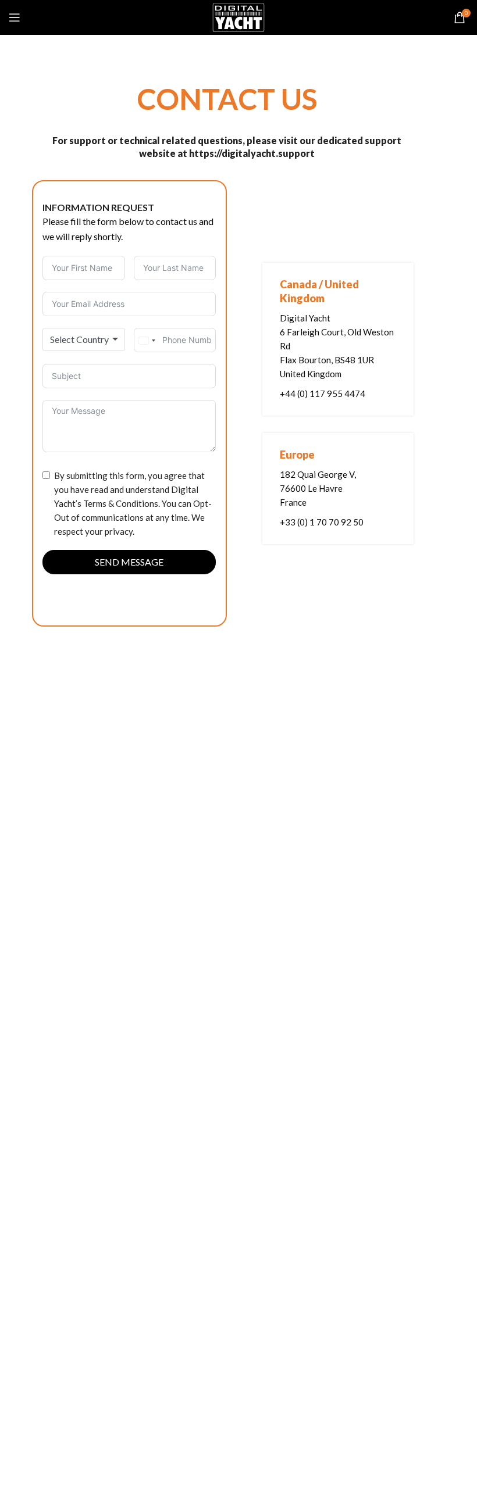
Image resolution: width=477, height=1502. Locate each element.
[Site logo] (238, 16)
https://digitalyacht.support (252, 153)
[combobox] (83, 339)
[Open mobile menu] (14, 17)
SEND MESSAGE (129, 561)
